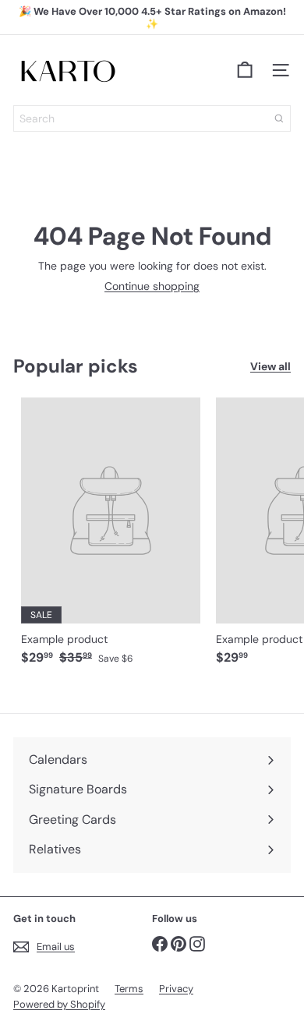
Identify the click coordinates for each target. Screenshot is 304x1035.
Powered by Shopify (59, 1004)
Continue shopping (152, 286)
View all (270, 366)
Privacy (176, 988)
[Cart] (245, 70)
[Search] (279, 118)
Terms (129, 988)
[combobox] (152, 118)
